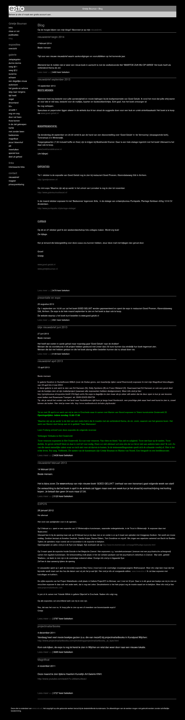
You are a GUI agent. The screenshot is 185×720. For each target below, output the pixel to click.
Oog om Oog (14, 113)
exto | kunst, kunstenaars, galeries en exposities (17, 9)
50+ (10, 106)
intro (11, 27)
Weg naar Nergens (17, 91)
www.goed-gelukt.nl (50, 113)
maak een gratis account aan (37, 14)
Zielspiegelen (15, 59)
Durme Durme (15, 63)
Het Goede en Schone (18, 88)
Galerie (12, 54)
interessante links (17, 166)
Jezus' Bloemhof (16, 142)
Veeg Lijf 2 (13, 70)
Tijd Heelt (12, 95)
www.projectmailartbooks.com (50, 588)
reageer (12, 180)
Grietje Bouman (89, 8)
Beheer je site (15, 14)
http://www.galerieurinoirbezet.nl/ (52, 192)
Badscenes (14, 135)
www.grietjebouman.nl (48, 268)
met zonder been (16, 131)
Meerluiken (14, 149)
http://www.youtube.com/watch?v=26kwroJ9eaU (62, 678)
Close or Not (14, 31)
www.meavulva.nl (139, 571)
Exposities (14, 44)
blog (11, 38)
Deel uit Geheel (15, 156)
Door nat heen (15, 117)
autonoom (13, 84)
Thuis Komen (14, 120)
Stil (10, 145)
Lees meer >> (44, 72)
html (78, 640)
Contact (13, 173)
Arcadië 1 (13, 109)
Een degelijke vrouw (18, 81)
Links (11, 163)
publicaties (13, 34)
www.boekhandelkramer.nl (50, 149)
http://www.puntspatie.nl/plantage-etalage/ (57, 208)
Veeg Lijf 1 (13, 66)
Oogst (11, 99)
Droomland (13, 102)
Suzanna (12, 73)
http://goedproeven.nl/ (48, 179)
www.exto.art (37, 708)
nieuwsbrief (96, 29)
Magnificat (13, 138)
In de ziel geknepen (17, 124)
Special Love (14, 153)
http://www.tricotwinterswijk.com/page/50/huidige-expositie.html (129, 545)
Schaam (12, 77)
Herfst (11, 127)
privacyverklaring (16, 184)
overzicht (13, 48)
